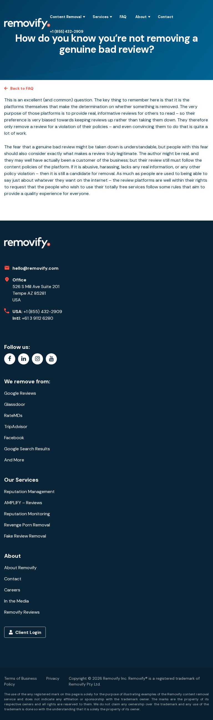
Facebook (14, 438)
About (141, 16)
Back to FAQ (22, 88)
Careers (12, 590)
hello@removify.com (35, 268)
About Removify (20, 568)
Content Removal (66, 16)
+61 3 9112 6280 (37, 318)
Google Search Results (27, 449)
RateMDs (13, 415)
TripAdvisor (15, 426)
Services (100, 16)
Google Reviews (20, 393)
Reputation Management (29, 491)
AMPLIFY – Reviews (23, 503)
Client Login (27, 632)
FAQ (123, 16)
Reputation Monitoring (27, 514)
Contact (165, 16)
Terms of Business (20, 678)
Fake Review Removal (25, 536)
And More (14, 460)
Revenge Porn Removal (27, 525)
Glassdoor (14, 404)
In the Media (16, 601)
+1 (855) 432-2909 (66, 31)
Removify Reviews (22, 612)
